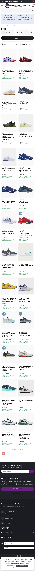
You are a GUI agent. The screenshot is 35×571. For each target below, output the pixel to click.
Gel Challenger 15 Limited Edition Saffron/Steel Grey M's (9, 301)
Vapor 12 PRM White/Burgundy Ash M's (8, 71)
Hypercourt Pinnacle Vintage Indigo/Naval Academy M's (8, 369)
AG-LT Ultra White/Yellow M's (25, 135)
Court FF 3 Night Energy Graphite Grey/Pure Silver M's (8, 267)
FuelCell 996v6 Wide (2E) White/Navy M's (24, 300)
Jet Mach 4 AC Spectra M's (24, 103)
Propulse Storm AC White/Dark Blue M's (9, 233)
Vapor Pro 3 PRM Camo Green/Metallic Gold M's (8, 137)
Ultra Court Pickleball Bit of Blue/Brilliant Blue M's (8, 335)
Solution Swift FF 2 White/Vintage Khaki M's (26, 368)
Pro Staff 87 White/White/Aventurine (26, 265)
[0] (33, 5)
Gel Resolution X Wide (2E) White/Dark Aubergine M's (25, 436)
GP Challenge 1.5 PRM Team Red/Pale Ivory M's (26, 71)
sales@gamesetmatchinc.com (13, 523)
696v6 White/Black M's (26, 401)
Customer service (17, 489)
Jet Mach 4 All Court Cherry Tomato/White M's (25, 233)
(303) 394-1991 (9, 518)
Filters (16, 38)
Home (2, 26)
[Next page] (30, 453)
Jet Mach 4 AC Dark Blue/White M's (9, 201)
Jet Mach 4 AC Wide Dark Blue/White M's (25, 170)
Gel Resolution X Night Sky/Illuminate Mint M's (8, 402)
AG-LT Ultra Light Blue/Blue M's (8, 169)
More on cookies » (17, 568)
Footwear (9, 26)
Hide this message (21, 566)
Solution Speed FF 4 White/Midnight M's (8, 435)
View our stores (17, 494)
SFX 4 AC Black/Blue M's (24, 201)
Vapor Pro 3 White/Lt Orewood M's (9, 104)
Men (15, 26)
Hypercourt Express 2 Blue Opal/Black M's (24, 334)
